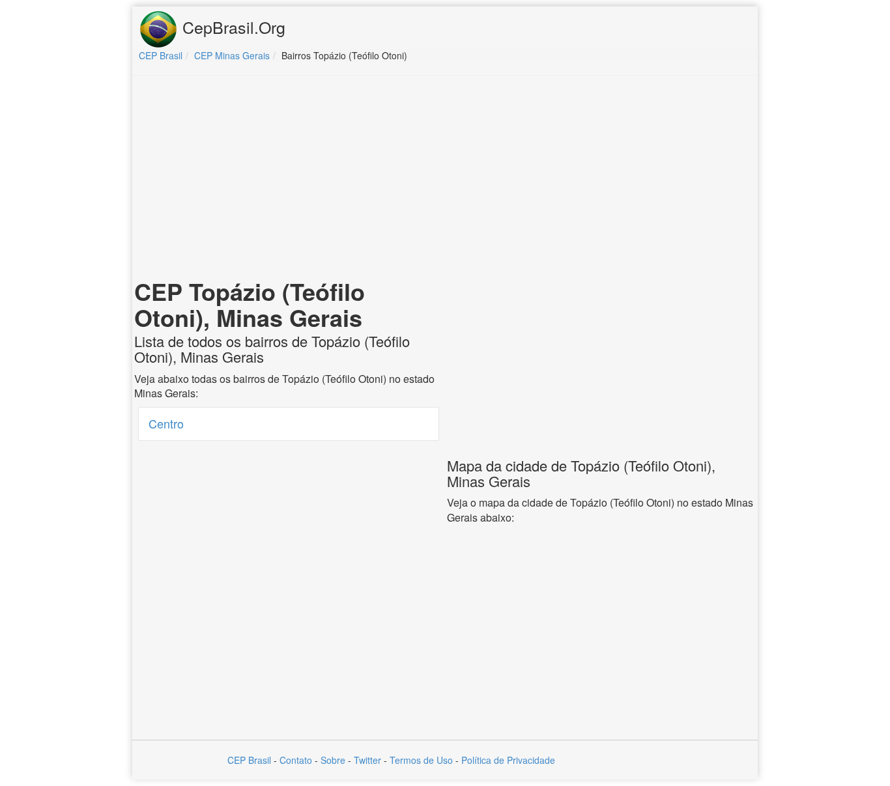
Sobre (333, 759)
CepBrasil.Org (231, 26)
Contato (296, 759)
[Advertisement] (445, 180)
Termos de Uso (421, 759)
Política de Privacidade (508, 759)
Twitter (367, 759)
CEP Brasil (249, 759)
